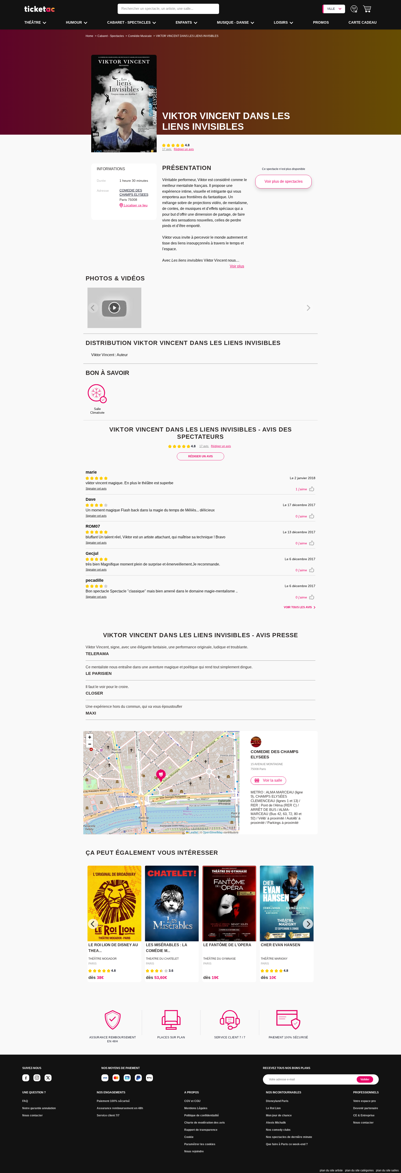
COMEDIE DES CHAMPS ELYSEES (134, 192)
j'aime (301, 489)
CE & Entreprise (364, 1115)
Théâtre (33, 22)
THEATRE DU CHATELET (162, 958)
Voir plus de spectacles (284, 181)
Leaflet (193, 832)
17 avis (167, 149)
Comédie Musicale (140, 36)
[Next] (308, 924)
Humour (74, 22)
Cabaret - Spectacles (129, 22)
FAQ (25, 1101)
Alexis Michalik (276, 1122)
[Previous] (93, 924)
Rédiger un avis (184, 149)
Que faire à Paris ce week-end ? (287, 1144)
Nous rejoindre (194, 1151)
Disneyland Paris (277, 1101)
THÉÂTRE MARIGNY (274, 958)
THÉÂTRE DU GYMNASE (219, 958)
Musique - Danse (233, 22)
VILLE (331, 8)
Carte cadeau (363, 22)
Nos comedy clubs (278, 1129)
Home (89, 36)
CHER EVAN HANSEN (280, 945)
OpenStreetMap (213, 832)
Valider (364, 1079)
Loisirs (281, 22)
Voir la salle (272, 780)
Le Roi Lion (273, 1108)
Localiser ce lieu (135, 205)
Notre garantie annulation (39, 1108)
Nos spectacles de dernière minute (289, 1137)
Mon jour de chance (279, 1115)
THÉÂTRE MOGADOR (102, 958)
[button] (367, 9)
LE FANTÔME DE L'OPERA (227, 945)
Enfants (184, 22)
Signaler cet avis (96, 488)
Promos (321, 22)
